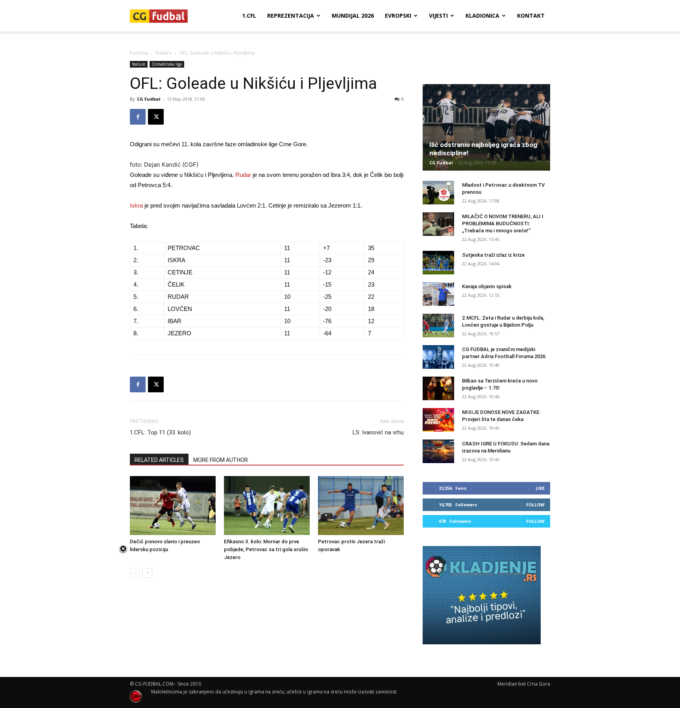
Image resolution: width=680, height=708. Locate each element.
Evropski (398, 15)
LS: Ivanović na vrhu (378, 432)
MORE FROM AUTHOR (220, 460)
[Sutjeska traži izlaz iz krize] (438, 262)
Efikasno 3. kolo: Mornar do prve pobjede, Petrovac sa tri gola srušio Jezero (266, 549)
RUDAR (178, 296)
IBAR (174, 321)
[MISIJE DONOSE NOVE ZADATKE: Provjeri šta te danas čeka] (438, 420)
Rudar (243, 174)
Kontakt (531, 15)
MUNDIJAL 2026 (353, 15)
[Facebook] (138, 117)
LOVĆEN (180, 308)
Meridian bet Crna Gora (523, 683)
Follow (535, 505)
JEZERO (179, 333)
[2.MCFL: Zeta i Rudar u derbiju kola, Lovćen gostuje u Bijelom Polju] (438, 325)
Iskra (136, 205)
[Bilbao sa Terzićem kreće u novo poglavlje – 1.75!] (438, 388)
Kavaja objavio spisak (487, 286)
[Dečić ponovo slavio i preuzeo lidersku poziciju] (173, 505)
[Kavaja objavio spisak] (438, 294)
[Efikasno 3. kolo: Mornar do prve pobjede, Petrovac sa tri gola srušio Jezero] (267, 505)
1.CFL (249, 15)
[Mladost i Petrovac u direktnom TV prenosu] (438, 192)
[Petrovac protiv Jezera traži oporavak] (361, 505)
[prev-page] (135, 573)
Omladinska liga (167, 64)
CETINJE (180, 272)
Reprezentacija (290, 15)
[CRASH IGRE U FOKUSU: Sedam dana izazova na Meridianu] (438, 451)
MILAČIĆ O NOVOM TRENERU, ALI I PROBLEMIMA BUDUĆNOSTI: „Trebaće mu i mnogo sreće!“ (502, 223)
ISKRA (176, 260)
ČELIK (176, 284)
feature (163, 53)
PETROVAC (184, 248)
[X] (156, 117)
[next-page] (147, 573)
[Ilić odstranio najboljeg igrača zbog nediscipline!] (486, 127)
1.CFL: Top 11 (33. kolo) (160, 432)
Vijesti (438, 15)
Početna (139, 53)
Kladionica (482, 15)
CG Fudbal (149, 99)
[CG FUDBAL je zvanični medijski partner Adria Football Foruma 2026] (438, 357)
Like (540, 488)
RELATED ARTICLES (159, 460)
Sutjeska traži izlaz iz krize (493, 255)
